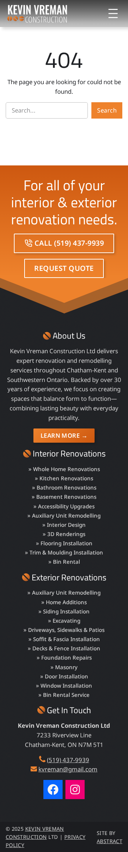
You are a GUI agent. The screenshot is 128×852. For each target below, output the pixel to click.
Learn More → (64, 435)
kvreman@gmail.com (67, 769)
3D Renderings (66, 533)
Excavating (66, 620)
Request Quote (64, 268)
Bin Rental (66, 561)
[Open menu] (113, 13)
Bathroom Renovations (66, 487)
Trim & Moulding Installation (66, 552)
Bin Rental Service (66, 694)
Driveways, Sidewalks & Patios (66, 629)
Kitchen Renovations (66, 478)
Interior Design (66, 524)
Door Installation (66, 676)
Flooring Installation (66, 543)
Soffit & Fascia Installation (66, 639)
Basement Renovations (66, 496)
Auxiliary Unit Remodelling (66, 515)
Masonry (66, 667)
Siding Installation (66, 611)
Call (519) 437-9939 (69, 243)
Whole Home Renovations (66, 469)
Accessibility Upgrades (66, 506)
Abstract (109, 841)
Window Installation (66, 685)
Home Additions (66, 602)
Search (107, 110)
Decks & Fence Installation (66, 648)
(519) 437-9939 (68, 760)
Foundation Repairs (66, 657)
